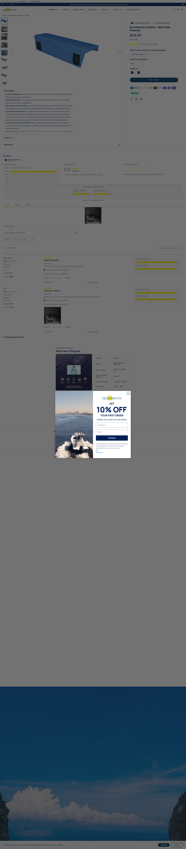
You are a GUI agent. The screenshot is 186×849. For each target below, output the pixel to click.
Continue (112, 438)
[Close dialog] (128, 393)
